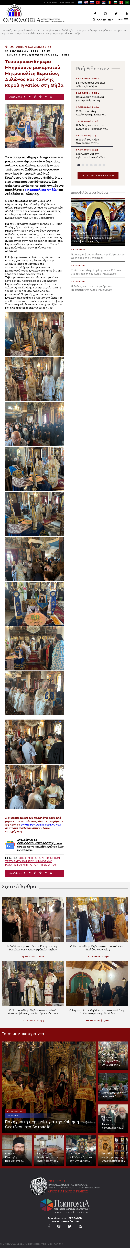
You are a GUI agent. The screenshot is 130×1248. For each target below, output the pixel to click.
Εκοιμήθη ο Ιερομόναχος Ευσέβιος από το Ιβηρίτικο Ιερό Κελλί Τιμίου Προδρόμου (15, 1159)
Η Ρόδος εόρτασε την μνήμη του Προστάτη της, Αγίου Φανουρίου (81, 1159)
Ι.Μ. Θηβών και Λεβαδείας (56, 30)
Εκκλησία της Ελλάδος (109, 1119)
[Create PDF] (51, 96)
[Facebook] (91, 13)
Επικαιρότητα (44, 1153)
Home (6, 30)
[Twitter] (112, 13)
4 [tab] (91, 165)
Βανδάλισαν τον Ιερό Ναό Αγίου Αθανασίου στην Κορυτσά (47, 1159)
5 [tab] (95, 165)
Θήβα (22, 858)
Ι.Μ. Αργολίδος (110, 1089)
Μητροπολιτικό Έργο (25, 30)
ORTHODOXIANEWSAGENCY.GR (41, 824)
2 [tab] (83, 165)
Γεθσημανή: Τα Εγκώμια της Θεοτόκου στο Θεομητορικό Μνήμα (111, 1063)
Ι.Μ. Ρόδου (75, 1153)
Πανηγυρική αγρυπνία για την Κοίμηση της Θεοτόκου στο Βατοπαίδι (46, 1124)
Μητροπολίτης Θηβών (41, 189)
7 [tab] (104, 165)
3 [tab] (87, 165)
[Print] (40, 96)
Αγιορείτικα (12, 1115)
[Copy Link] (35, 96)
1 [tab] (78, 165)
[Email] (46, 96)
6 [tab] (100, 165)
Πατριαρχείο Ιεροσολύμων (109, 1056)
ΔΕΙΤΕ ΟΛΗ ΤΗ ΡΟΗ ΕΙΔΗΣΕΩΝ (98, 175)
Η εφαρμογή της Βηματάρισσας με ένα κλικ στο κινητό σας (113, 1159)
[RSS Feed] (123, 13)
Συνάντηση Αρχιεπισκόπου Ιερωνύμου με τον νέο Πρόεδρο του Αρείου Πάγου (113, 1126)
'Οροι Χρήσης (55, 1244)
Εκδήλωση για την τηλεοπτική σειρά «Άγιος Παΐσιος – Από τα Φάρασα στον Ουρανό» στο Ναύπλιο (113, 1095)
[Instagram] (101, 13)
